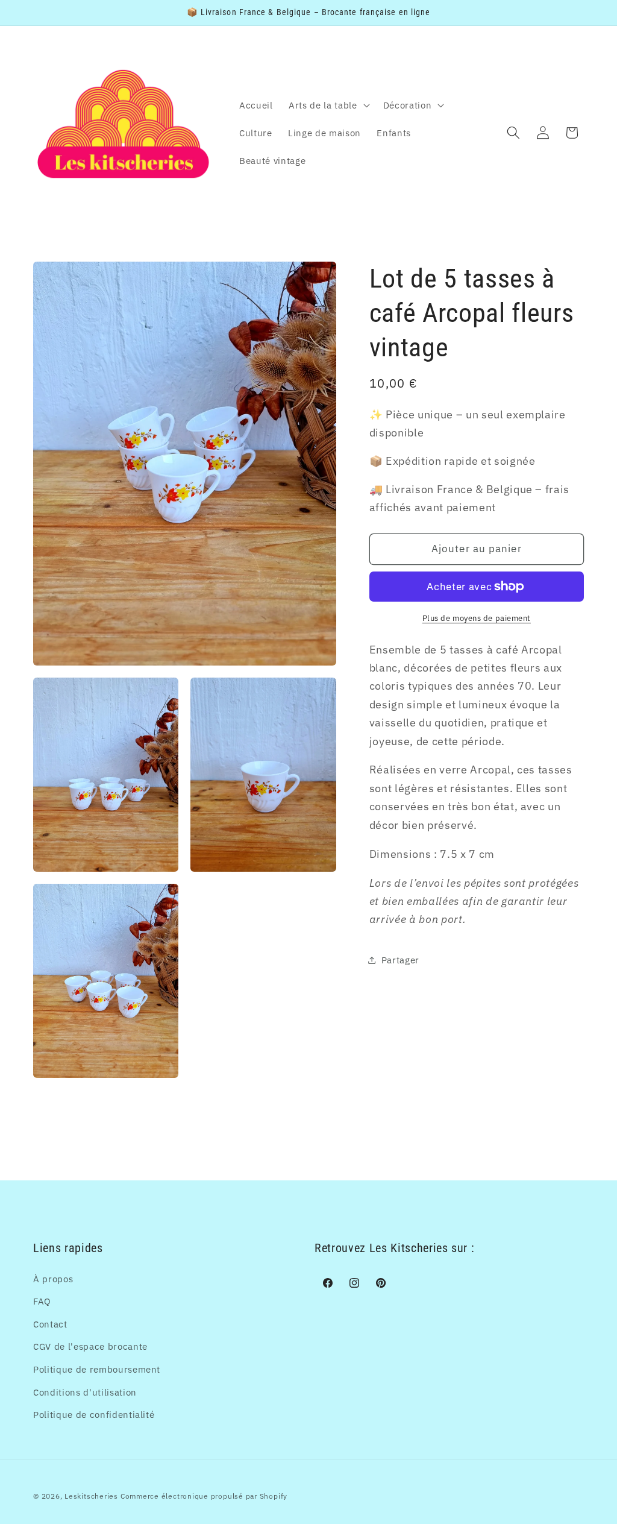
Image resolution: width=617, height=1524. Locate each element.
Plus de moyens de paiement (476, 617)
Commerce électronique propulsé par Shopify (204, 1495)
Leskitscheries (91, 1495)
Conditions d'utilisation (85, 1392)
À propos (53, 1279)
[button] (328, 105)
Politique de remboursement (96, 1369)
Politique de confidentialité (93, 1414)
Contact (50, 1324)
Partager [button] (400, 960)
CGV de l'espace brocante (90, 1346)
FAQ (42, 1301)
